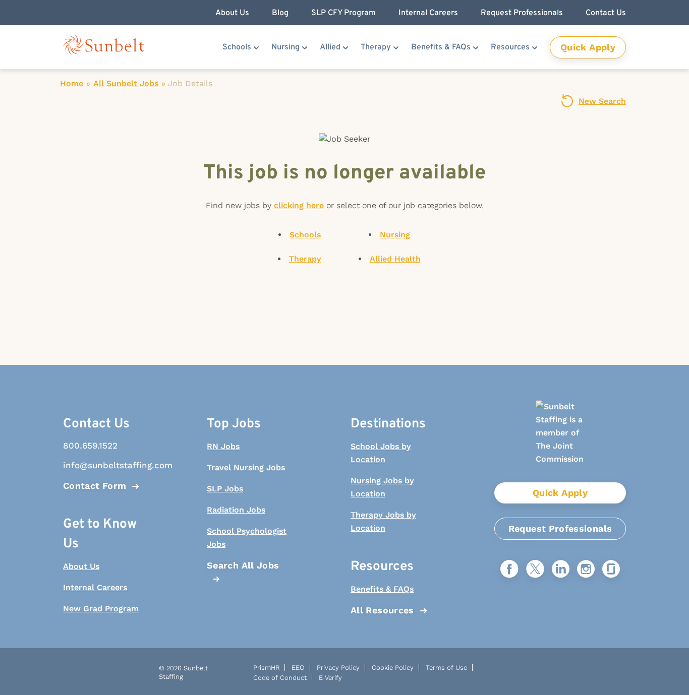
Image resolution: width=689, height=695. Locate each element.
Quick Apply (587, 47)
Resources (510, 47)
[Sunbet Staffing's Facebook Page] (509, 570)
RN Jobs (223, 446)
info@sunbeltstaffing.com (105, 465)
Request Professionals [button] (522, 13)
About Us (81, 566)
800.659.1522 (90, 445)
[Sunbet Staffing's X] (535, 570)
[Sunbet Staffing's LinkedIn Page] (560, 570)
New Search (602, 101)
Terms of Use (446, 667)
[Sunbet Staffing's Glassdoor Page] (611, 570)
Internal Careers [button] (428, 13)
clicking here (299, 205)
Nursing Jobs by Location (382, 487)
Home (71, 83)
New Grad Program (101, 608)
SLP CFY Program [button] (343, 13)
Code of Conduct (280, 677)
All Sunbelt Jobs (125, 83)
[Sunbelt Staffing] (103, 47)
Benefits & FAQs (441, 47)
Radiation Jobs (236, 510)
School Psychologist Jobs (246, 537)
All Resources (382, 610)
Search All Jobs (243, 565)
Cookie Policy (393, 667)
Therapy (376, 47)
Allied (330, 47)
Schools (236, 47)
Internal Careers (95, 587)
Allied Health (395, 259)
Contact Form (94, 485)
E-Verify (330, 677)
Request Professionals (560, 528)
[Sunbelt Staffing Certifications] (560, 441)
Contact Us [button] (606, 13)
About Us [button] (232, 13)
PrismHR (266, 667)
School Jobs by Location (381, 452)
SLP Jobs (225, 488)
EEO (298, 667)
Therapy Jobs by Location (383, 521)
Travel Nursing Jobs (246, 467)
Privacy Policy (338, 667)
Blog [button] (280, 13)
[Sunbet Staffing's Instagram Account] (586, 570)
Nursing (285, 47)
